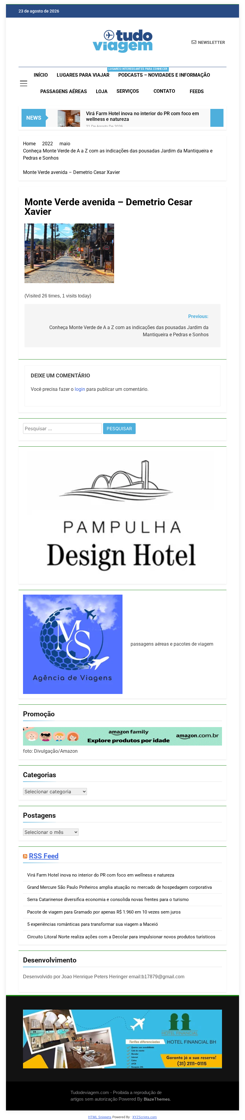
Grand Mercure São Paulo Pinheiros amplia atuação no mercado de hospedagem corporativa (119, 887)
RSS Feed (44, 856)
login (80, 389)
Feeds (197, 91)
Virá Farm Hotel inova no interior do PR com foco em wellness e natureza (142, 116)
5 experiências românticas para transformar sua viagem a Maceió (92, 924)
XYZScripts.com (144, 1117)
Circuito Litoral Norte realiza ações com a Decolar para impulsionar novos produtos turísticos (121, 936)
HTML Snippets (99, 1117)
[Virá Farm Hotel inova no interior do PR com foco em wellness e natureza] (69, 121)
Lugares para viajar (85, 72)
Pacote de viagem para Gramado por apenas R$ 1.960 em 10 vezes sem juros (104, 912)
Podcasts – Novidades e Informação (164, 75)
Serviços (128, 91)
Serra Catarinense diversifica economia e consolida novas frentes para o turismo (108, 899)
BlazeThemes (157, 1099)
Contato (164, 91)
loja (102, 91)
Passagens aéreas (63, 91)
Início (41, 75)
